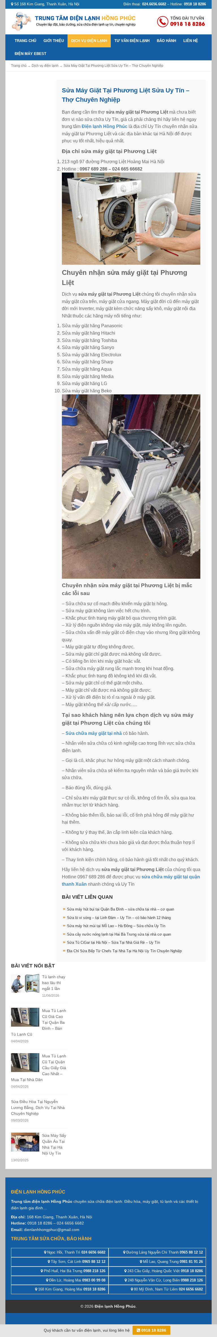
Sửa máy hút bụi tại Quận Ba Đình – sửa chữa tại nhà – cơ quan (120, 909)
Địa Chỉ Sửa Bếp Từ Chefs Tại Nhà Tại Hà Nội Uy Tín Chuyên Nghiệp (124, 951)
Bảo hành (166, 41)
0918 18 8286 (153, 1330)
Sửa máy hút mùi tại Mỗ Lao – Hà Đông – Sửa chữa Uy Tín (116, 926)
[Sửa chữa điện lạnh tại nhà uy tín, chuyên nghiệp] (74, 21)
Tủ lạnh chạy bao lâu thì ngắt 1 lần (53, 982)
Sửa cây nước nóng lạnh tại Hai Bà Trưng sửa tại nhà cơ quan (119, 934)
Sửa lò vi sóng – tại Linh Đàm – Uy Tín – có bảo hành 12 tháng (119, 918)
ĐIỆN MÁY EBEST (30, 54)
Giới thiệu (54, 41)
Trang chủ (25, 41)
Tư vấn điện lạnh (131, 41)
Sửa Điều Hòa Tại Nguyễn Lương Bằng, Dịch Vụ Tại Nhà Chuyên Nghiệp (38, 1107)
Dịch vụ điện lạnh (89, 41)
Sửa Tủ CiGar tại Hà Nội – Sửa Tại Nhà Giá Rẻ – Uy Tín (113, 942)
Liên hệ (190, 41)
